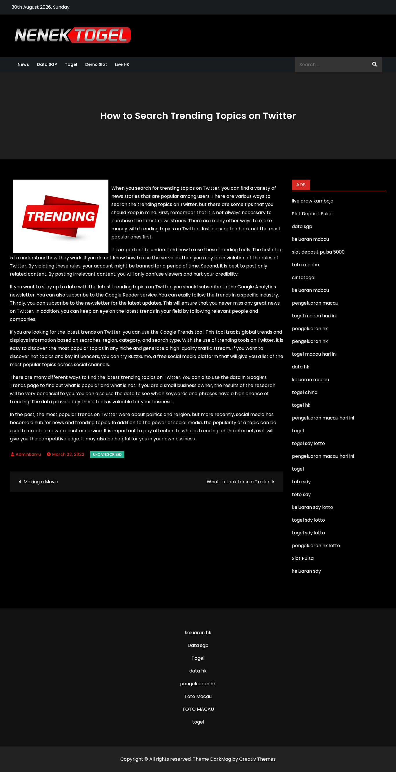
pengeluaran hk (198, 683)
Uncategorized (107, 454)
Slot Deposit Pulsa (312, 213)
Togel (71, 64)
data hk (198, 671)
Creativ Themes (257, 759)
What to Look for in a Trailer (238, 481)
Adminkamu (28, 454)
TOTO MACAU (198, 709)
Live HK (122, 64)
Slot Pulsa (303, 558)
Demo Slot (96, 64)
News (23, 64)
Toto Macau (198, 696)
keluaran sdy (306, 571)
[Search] (374, 64)
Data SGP (47, 64)
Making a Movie (40, 481)
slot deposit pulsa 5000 (318, 252)
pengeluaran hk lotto (316, 545)
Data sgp (198, 645)
